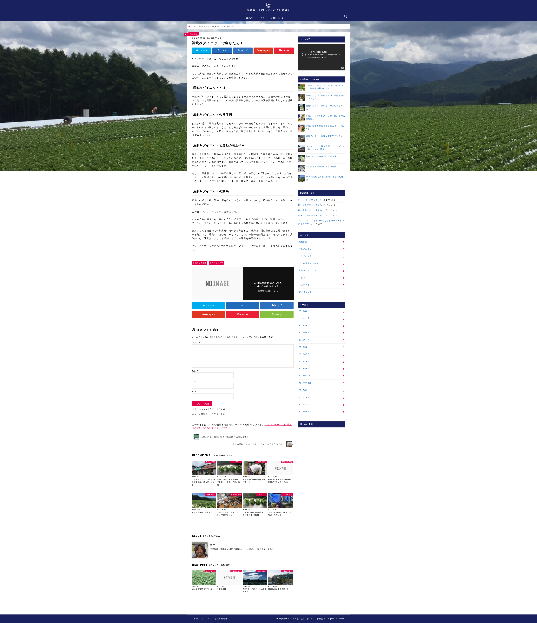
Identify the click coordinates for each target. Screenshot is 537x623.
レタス (302, 277)
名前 (195, 371)
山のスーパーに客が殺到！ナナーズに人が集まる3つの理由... (325, 147)
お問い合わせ (277, 18)
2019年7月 (304, 318)
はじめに (250, 18)
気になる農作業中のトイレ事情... (322, 166)
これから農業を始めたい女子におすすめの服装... (325, 117)
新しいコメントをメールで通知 (210, 409)
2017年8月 (304, 397)
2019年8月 (304, 311)
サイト (195, 392)
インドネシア (305, 256)
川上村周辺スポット (308, 263)
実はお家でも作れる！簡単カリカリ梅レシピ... (325, 127)
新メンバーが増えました (310, 200)
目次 (263, 18)
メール (196, 381)
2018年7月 (304, 354)
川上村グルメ (305, 285)
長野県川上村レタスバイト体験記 (308, 619)
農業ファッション (307, 270)
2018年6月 (304, 361)
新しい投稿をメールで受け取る (210, 414)
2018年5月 (304, 368)
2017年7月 (304, 404)
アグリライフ (217, 263)
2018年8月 (304, 347)
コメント (196, 343)
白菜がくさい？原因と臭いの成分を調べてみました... (325, 97)
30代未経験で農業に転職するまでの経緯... (324, 178)
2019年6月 (304, 325)
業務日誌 (303, 242)
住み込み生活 (200, 263)
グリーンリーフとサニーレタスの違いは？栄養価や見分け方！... (324, 87)
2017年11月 (305, 376)
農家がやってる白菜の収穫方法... (322, 156)
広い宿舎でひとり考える (310, 205)
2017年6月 (304, 412)
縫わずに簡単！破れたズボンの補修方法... (324, 107)
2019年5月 (304, 333)
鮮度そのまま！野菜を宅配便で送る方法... (324, 137)
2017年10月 (305, 383)
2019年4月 (304, 340)
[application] (321, 57)
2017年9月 (304, 390)
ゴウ (212, 545)
